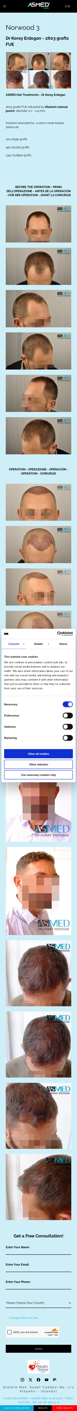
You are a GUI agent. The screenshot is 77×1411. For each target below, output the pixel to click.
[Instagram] (23, 1380)
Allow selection (38, 764)
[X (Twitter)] (31, 1380)
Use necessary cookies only (38, 774)
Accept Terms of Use (24, 1318)
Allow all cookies (38, 753)
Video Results (64, 1408)
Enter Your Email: (17, 1264)
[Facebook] (39, 1380)
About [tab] (63, 643)
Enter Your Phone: (18, 1282)
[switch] (68, 715)
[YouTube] (47, 1380)
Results (42, 1408)
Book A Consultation (16, 1408)
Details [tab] (38, 643)
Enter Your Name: (18, 1247)
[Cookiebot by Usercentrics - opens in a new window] (57, 634)
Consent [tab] (13, 643)
